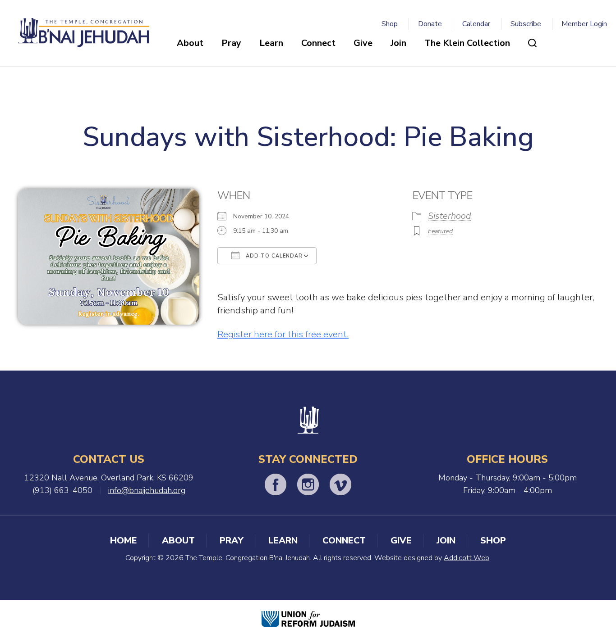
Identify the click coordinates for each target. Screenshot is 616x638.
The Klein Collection (467, 43)
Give (363, 43)
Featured (440, 231)
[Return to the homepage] (84, 32)
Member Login (584, 24)
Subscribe (525, 24)
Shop (390, 24)
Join (398, 43)
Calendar (476, 24)
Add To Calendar (273, 256)
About (190, 43)
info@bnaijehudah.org (146, 490)
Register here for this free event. (283, 334)
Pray (231, 43)
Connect (318, 43)
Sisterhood (449, 216)
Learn (271, 43)
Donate (430, 24)
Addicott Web (466, 558)
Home (123, 540)
